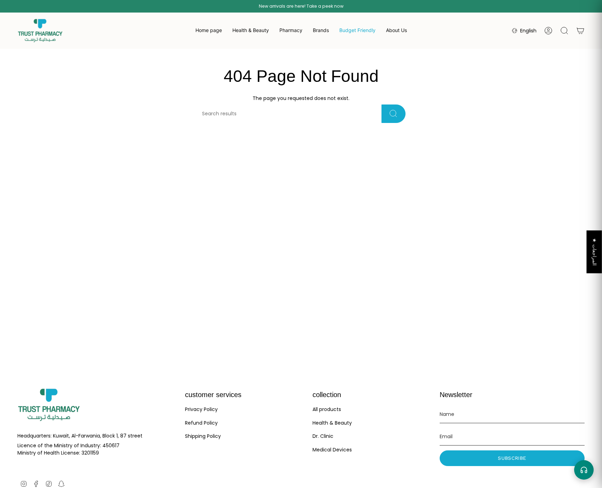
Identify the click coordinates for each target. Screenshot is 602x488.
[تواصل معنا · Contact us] (584, 470)
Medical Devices (332, 449)
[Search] (393, 113)
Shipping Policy (203, 436)
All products (326, 409)
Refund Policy (201, 422)
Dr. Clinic (322, 436)
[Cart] (580, 31)
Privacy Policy (201, 409)
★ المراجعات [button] (594, 251)
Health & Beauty (332, 422)
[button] (250, 31)
